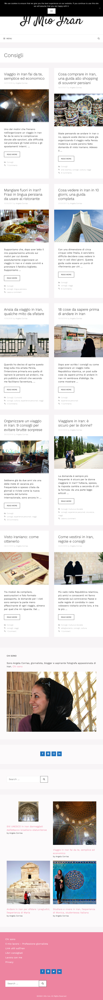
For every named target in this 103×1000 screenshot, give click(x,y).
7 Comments (12, 165)
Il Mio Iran (51, 20)
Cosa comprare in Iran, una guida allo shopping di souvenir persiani (78, 78)
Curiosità (18, 398)
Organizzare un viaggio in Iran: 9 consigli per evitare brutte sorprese (23, 425)
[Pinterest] (48, 753)
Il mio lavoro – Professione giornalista (26, 943)
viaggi (89, 170)
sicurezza (90, 512)
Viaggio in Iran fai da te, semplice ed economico (24, 76)
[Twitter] (54, 971)
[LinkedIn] (59, 753)
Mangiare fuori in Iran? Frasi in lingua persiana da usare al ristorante (23, 194)
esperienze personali (29, 401)
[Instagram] (54, 753)
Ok (51, 11)
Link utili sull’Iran (15, 948)
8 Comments (66, 173)
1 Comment (11, 631)
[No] (99, 8)
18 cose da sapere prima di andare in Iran (78, 311)
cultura (83, 170)
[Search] (44, 779)
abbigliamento (67, 628)
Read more (12, 154)
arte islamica (66, 170)
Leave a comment (14, 292)
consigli (75, 170)
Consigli (10, 162)
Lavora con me (13, 957)
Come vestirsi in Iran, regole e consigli (75, 539)
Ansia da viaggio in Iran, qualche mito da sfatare (24, 311)
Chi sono (18, 666)
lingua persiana (20, 289)
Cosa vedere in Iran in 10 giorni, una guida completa (78, 194)
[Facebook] (42, 753)
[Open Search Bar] (98, 38)
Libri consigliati (14, 953)
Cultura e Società (76, 509)
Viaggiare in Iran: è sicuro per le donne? (75, 423)
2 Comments (12, 404)
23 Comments (12, 520)
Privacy (9, 962)
